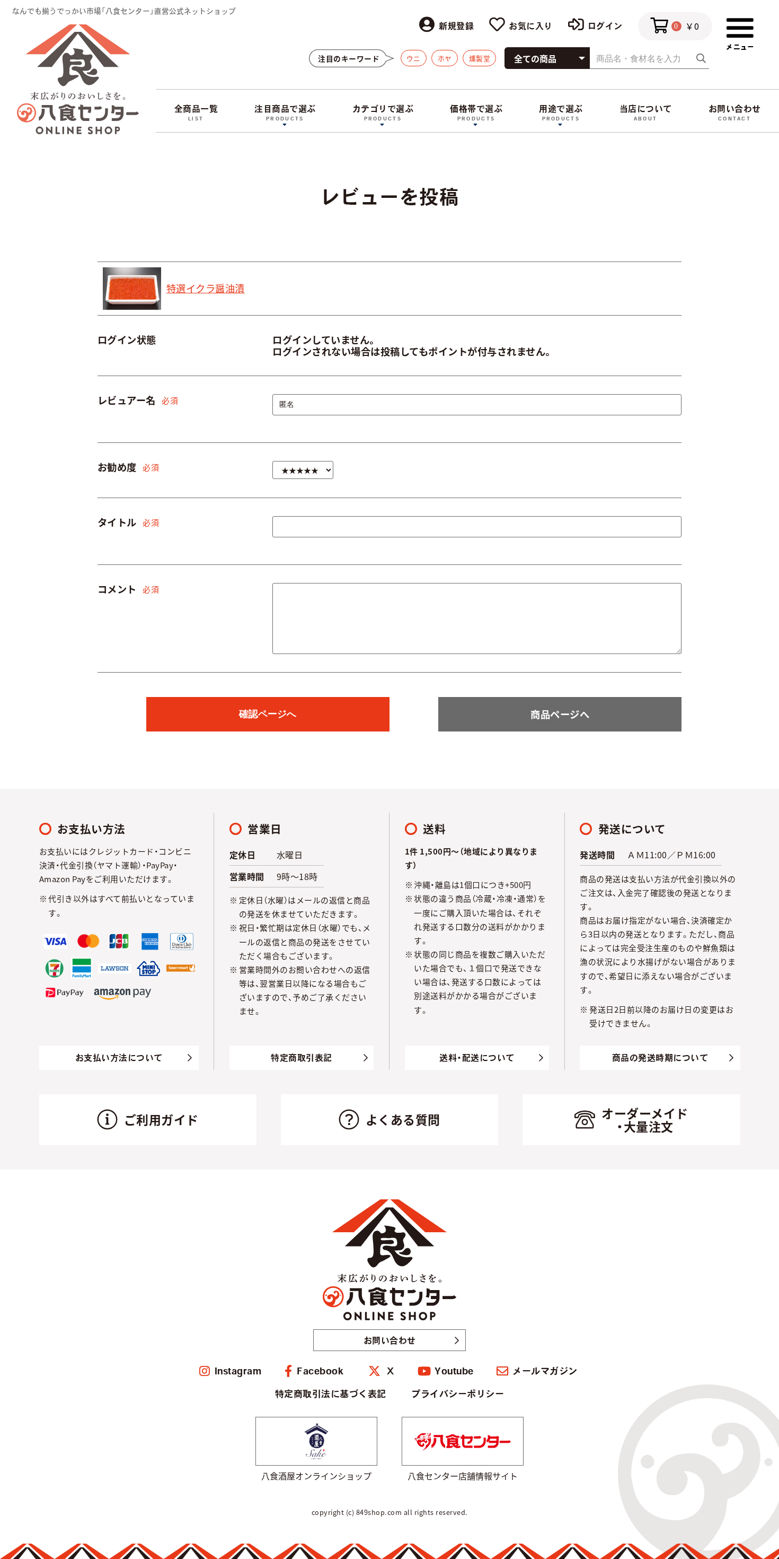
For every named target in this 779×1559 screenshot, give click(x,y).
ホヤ (445, 58)
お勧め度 (117, 467)
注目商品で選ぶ (285, 108)
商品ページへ (559, 714)
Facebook (320, 1370)
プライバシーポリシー (457, 1393)
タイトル (117, 522)
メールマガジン (545, 1370)
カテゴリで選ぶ (383, 108)
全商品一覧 (196, 108)
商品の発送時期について (660, 1057)
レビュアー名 (127, 400)
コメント (117, 589)
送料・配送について (477, 1057)
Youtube (454, 1370)
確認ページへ (267, 713)
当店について (645, 108)
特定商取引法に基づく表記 (330, 1393)
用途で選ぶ (561, 108)
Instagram (238, 1370)
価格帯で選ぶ (476, 108)
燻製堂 (480, 58)
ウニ (413, 58)
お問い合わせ (735, 108)
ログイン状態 (127, 339)
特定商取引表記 (301, 1057)
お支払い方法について (119, 1057)
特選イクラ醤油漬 (205, 288)
